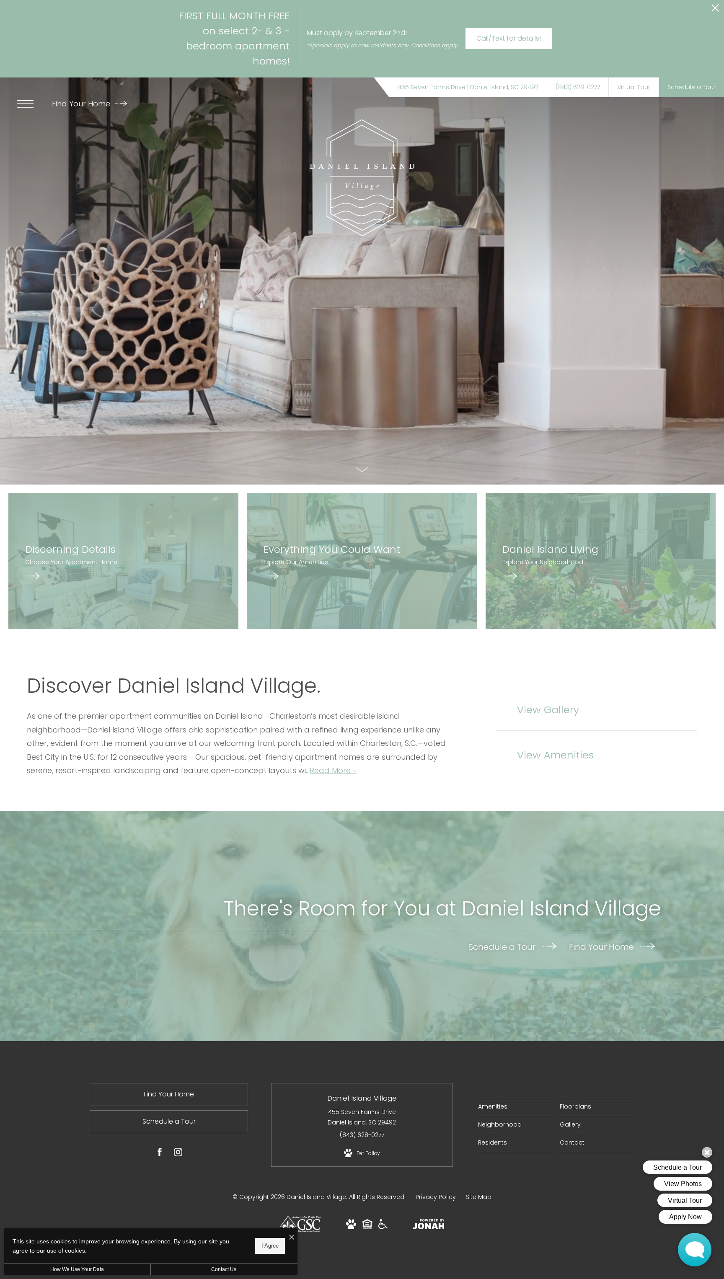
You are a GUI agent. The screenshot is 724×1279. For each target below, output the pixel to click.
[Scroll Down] (362, 469)
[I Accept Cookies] (291, 1238)
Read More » (333, 770)
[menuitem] (514, 1107)
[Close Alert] (715, 10)
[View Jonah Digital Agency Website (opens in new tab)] (429, 1226)
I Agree (270, 1246)
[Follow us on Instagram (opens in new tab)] (178, 1154)
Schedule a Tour (503, 946)
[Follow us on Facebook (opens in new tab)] (159, 1154)
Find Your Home (82, 103)
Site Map (478, 1197)
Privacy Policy (436, 1197)
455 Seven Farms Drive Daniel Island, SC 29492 (362, 1117)
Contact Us (223, 1269)
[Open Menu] (25, 104)
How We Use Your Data (77, 1269)
